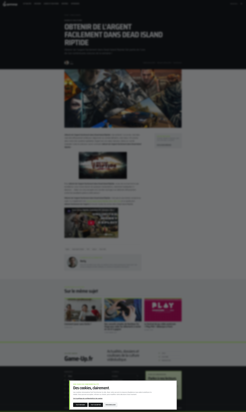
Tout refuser (80, 404)
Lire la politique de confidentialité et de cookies (87, 398)
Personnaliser (111, 404)
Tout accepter (96, 404)
